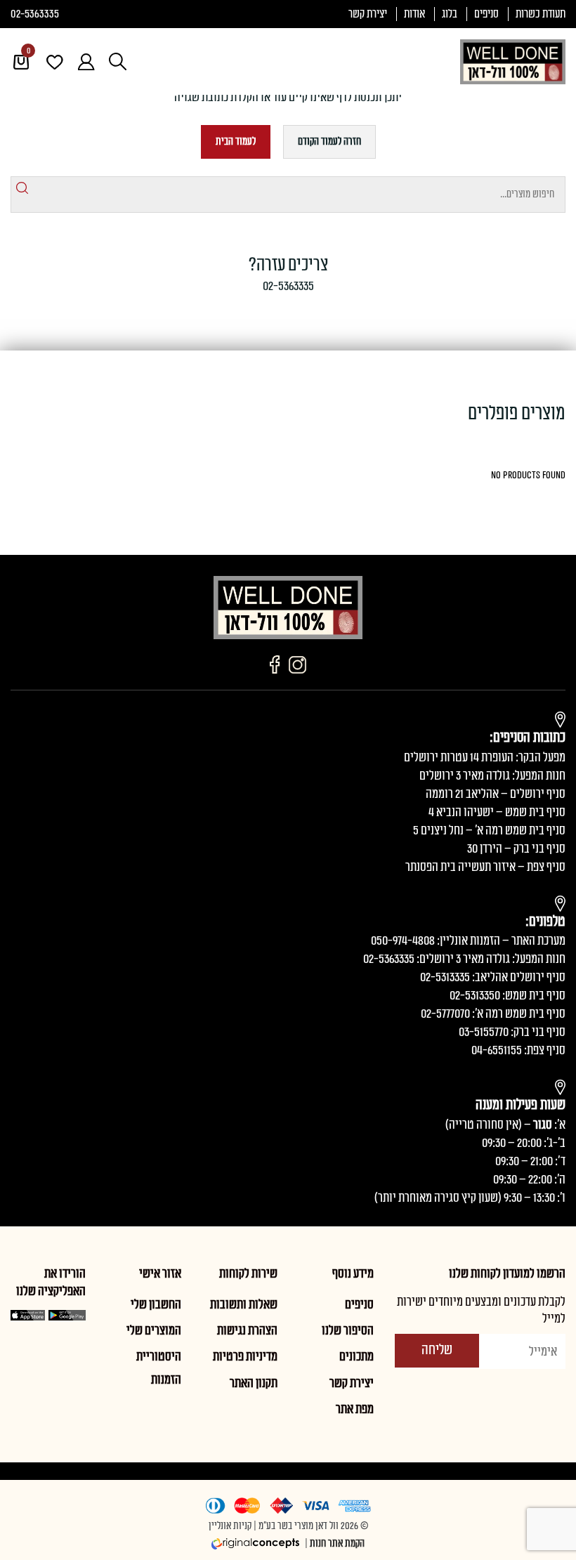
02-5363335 (35, 14)
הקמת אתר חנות (337, 1543)
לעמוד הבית (236, 142)
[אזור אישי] (79, 62)
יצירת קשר (367, 14)
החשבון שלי (156, 1304)
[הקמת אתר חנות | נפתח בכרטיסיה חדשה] (257, 1543)
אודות (414, 14)
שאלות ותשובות (243, 1304)
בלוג (449, 14)
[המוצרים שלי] (47, 62)
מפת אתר (355, 1409)
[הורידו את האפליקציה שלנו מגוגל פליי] (66, 1315)
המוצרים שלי (153, 1330)
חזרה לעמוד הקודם (329, 142)
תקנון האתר (253, 1383)
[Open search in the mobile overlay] (117, 61)
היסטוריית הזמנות (158, 1368)
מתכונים (356, 1356)
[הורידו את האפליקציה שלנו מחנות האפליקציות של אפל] (28, 1315)
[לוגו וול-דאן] (512, 61)
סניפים (486, 14)
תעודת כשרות (540, 14)
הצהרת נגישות (247, 1330)
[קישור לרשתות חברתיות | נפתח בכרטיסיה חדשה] (297, 664)
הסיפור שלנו (348, 1330)
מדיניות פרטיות (245, 1356)
